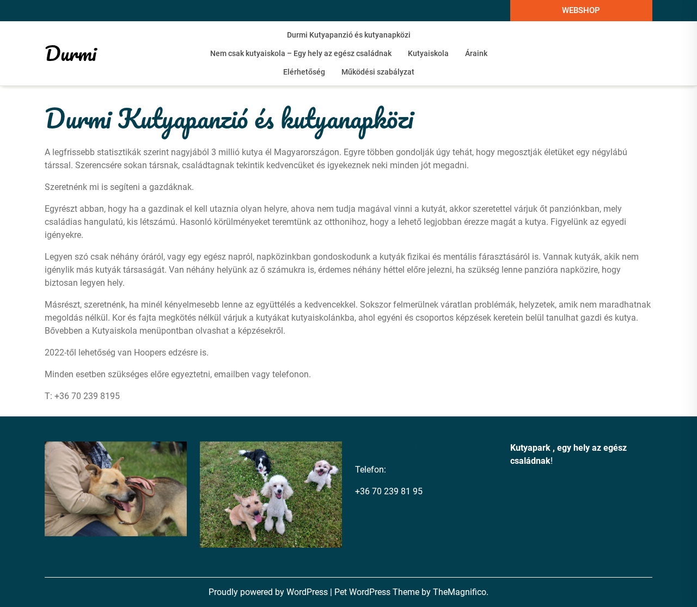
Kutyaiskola (428, 53)
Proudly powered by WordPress (269, 592)
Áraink (476, 53)
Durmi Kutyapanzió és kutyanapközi (349, 34)
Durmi (70, 53)
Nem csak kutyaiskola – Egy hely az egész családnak (301, 53)
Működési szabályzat (377, 72)
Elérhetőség (304, 72)
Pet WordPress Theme (377, 592)
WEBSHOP (581, 10)
